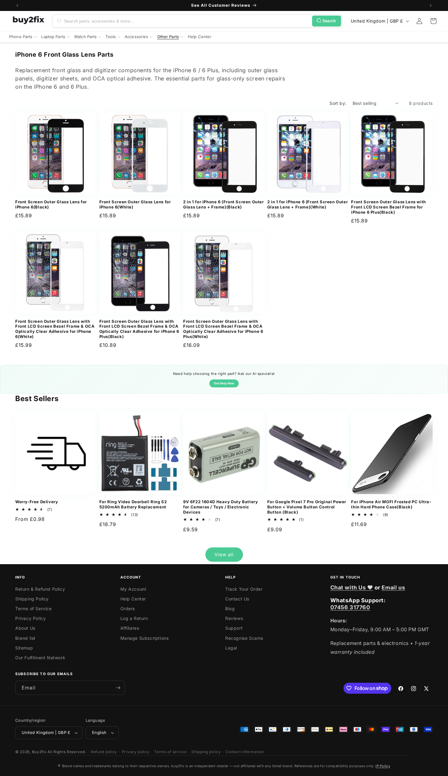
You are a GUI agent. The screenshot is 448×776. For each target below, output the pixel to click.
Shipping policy (206, 751)
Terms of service (170, 751)
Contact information (245, 751)
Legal (231, 647)
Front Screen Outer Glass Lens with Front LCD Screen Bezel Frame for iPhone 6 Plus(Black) (388, 207)
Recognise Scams (244, 638)
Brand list (25, 638)
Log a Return (134, 618)
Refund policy (104, 751)
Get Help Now (224, 383)
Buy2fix (39, 751)
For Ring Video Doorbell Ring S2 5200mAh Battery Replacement (133, 504)
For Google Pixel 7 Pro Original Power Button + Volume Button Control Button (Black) (306, 506)
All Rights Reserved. (67, 751)
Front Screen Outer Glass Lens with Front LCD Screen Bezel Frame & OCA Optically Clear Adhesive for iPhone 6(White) (54, 329)
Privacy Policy (30, 618)
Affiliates (129, 628)
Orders (127, 608)
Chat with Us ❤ (351, 587)
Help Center (133, 598)
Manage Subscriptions (144, 638)
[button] (433, 21)
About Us (25, 628)
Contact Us (237, 598)
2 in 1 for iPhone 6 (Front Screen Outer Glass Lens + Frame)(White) (307, 204)
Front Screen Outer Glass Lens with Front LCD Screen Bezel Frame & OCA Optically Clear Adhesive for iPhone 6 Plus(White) (223, 329)
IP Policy (382, 766)
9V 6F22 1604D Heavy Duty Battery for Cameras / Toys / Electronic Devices (220, 506)
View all (224, 554)
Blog (230, 608)
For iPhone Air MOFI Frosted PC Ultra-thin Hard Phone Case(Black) (391, 504)
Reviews (234, 618)
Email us (393, 587)
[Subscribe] (118, 688)
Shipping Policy (32, 598)
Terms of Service (33, 608)
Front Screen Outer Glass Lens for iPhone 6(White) (135, 204)
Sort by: (337, 103)
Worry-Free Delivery (36, 501)
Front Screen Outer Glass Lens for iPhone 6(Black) (51, 204)
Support (234, 628)
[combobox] (187, 21)
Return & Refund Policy (40, 589)
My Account (133, 589)
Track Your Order (244, 589)
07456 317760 (350, 607)
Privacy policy (136, 751)
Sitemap (24, 647)
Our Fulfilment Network (40, 657)
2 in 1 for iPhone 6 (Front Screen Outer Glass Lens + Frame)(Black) (223, 204)
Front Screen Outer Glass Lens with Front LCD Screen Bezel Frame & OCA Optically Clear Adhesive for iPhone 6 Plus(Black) (139, 329)
